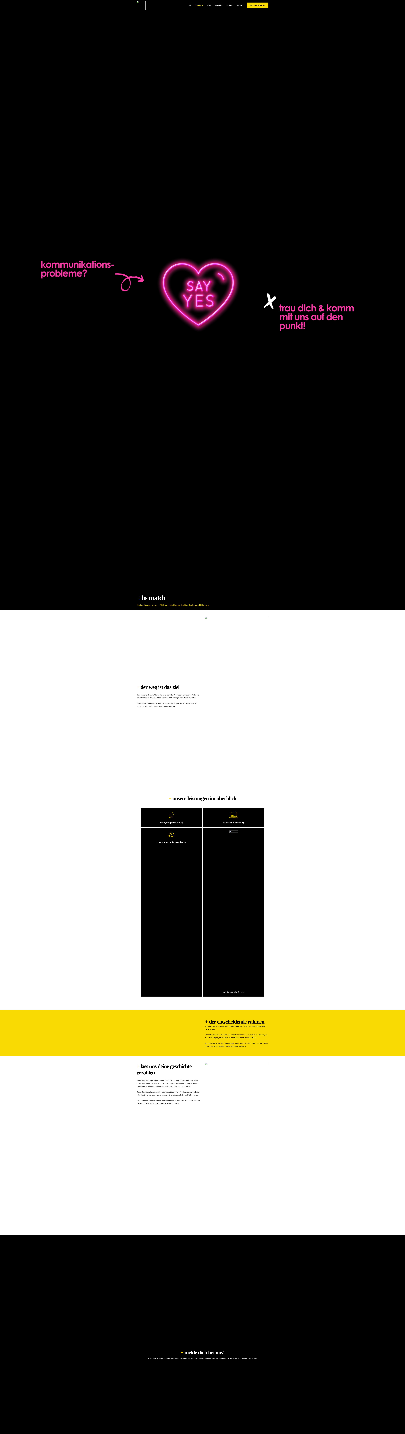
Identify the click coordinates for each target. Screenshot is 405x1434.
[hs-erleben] (141, 5)
